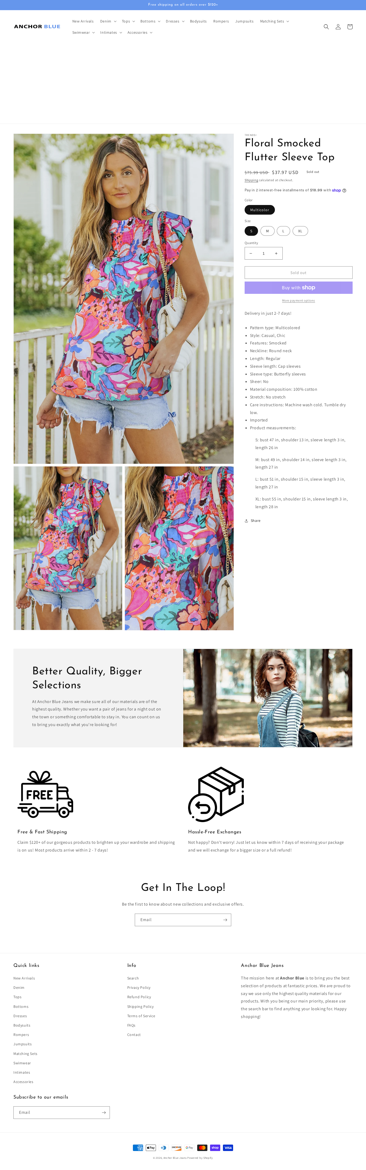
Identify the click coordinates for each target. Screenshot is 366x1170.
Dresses (20, 1015)
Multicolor (259, 209)
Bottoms (20, 1006)
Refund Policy (139, 996)
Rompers (21, 1034)
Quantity (251, 243)
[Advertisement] (183, 83)
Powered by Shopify (200, 1158)
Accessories (23, 1081)
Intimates (21, 1072)
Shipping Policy (140, 1006)
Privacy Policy (139, 987)
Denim (19, 987)
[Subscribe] (225, 920)
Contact (134, 1034)
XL (300, 231)
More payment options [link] (298, 300)
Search (133, 978)
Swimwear (22, 1063)
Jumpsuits (22, 1044)
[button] (108, 21)
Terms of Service (141, 1015)
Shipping (251, 180)
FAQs (131, 1025)
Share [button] (256, 520)
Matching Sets (25, 1053)
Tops (17, 996)
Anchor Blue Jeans (175, 1158)
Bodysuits (21, 1025)
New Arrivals (24, 978)
